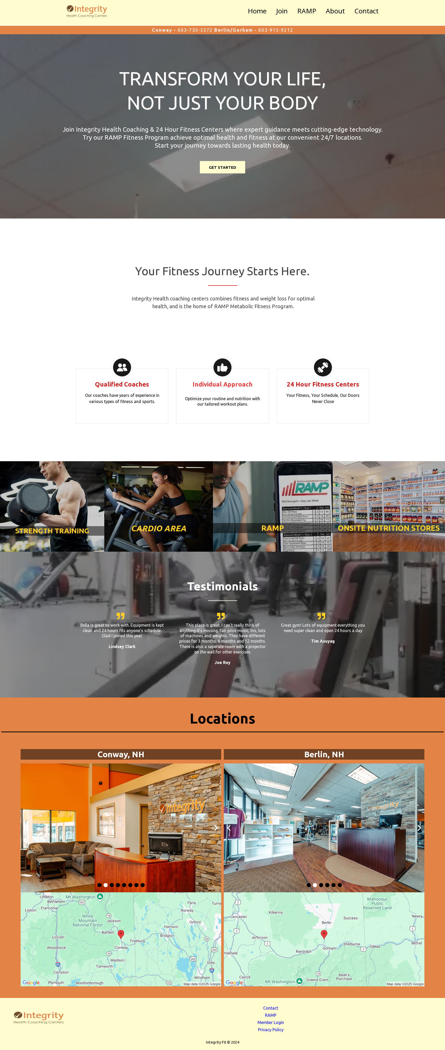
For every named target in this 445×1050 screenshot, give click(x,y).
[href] (121, 939)
